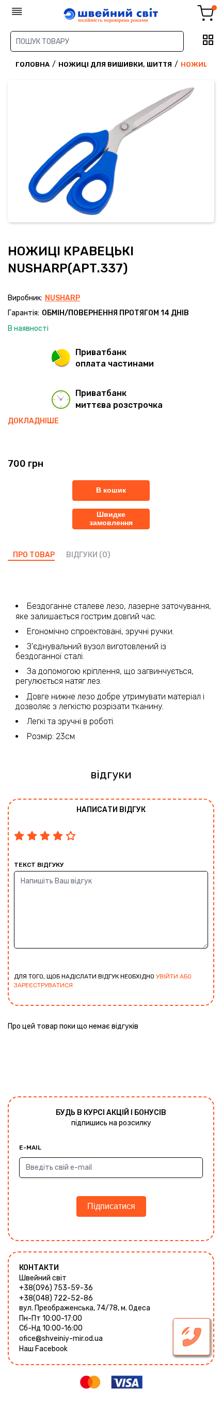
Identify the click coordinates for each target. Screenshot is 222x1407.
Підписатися (111, 1206)
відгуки (82, 554)
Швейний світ (43, 1278)
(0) (104, 554)
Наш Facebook (43, 1348)
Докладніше (33, 421)
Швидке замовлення (111, 518)
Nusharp (62, 298)
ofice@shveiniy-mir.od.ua (61, 1338)
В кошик (111, 490)
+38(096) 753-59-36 (56, 1287)
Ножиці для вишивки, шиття (115, 64)
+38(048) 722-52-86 (56, 1298)
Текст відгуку (39, 864)
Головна (32, 64)
